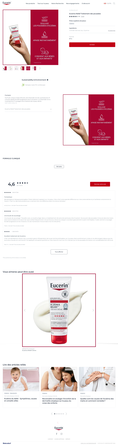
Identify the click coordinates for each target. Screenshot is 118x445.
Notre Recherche (57, 3)
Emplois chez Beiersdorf (88, 443)
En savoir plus (111, 30)
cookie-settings (59, 439)
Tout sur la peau (43, 3)
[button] (28, 109)
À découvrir (86, 3)
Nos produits (30, 3)
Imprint (67, 439)
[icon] (56, 433)
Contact (50, 439)
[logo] (7, 3)
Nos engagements (72, 3)
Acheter (92, 44)
